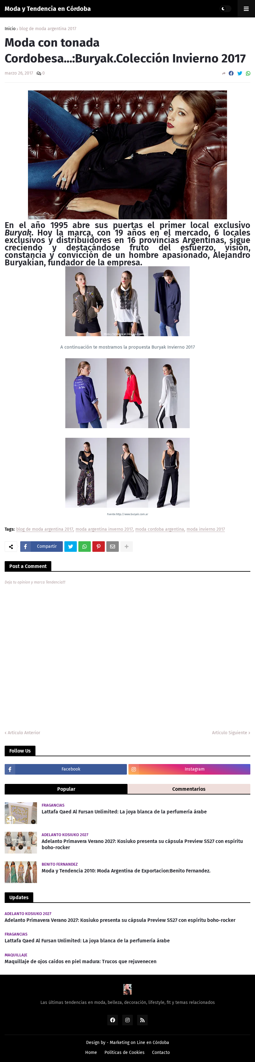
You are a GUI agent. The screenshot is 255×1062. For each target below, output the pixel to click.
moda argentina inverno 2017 (104, 529)
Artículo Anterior (24, 732)
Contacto (161, 1052)
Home (91, 1052)
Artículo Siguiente (229, 732)
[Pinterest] (98, 546)
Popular (66, 789)
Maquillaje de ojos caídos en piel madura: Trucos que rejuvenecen (80, 961)
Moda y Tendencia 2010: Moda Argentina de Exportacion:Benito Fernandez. (126, 871)
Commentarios (189, 789)
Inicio (10, 29)
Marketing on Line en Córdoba (139, 1042)
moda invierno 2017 (206, 529)
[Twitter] (239, 73)
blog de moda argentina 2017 (47, 29)
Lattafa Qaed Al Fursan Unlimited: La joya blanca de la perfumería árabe (124, 812)
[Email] (112, 546)
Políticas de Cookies (124, 1052)
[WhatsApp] (248, 73)
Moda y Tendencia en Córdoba (48, 8)
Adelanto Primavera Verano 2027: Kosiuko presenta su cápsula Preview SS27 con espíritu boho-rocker (142, 844)
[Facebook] (231, 73)
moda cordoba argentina (159, 529)
